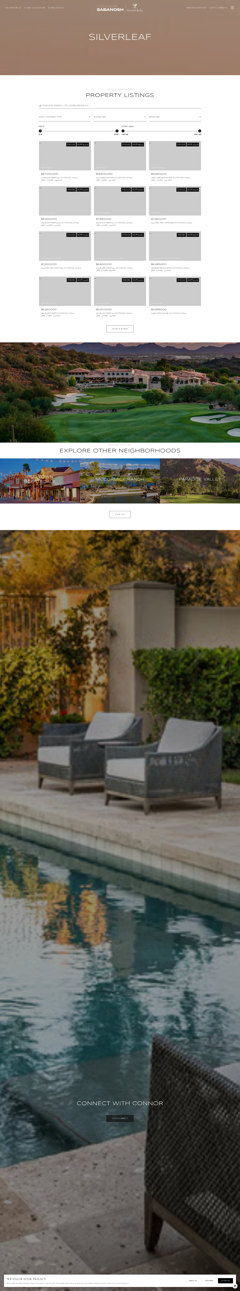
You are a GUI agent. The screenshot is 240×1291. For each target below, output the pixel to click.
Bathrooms (100, 117)
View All (120, 514)
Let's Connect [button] (120, 1118)
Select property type (50, 117)
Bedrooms (154, 117)
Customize (209, 1280)
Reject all (193, 1280)
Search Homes (120, 329)
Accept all (225, 1280)
